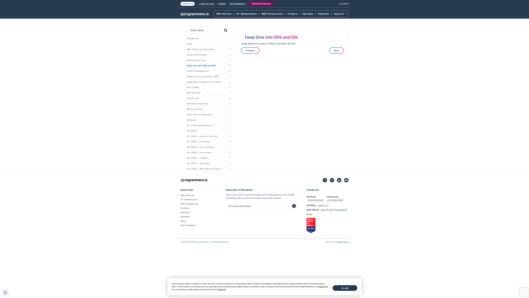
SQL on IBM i (193, 87)
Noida (309, 214)
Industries (323, 13)
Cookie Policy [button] (323, 287)
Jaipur (323, 210)
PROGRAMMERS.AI (237, 4)
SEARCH (345, 4)
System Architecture (197, 54)
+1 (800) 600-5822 (206, 4)
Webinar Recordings (261, 4)
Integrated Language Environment (204, 82)
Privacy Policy (343, 242)
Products (293, 13)
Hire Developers (188, 225)
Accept (345, 288)
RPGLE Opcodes (195, 109)
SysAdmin (192, 120)
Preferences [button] (221, 290)
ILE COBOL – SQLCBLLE (198, 163)
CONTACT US (187, 4)
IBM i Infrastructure (272, 13)
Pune (330, 210)
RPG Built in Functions (197, 103)
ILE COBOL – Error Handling (200, 147)
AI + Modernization (246, 13)
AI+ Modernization (189, 199)
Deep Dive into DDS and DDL (201, 65)
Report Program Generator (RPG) (203, 76)
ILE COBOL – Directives (198, 141)
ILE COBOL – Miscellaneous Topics (204, 168)
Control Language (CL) (198, 71)
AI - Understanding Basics (200, 125)
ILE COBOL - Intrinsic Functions (202, 136)
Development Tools (196, 60)
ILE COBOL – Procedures (199, 152)
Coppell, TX (323, 205)
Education (307, 13)
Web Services (193, 92)
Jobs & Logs (193, 98)
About (183, 221)
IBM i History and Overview (200, 49)
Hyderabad (340, 210)
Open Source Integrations (199, 114)
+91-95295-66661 (335, 200)
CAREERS (222, 4)
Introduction (193, 38)
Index (189, 44)
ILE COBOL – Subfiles (197, 158)
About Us (339, 13)
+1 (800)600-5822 (315, 200)
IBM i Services (224, 13)
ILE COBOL (192, 131)
